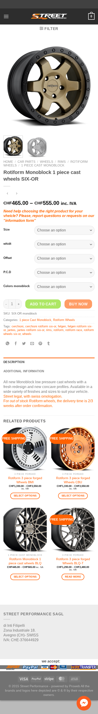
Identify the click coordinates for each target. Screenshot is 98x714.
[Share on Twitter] (24, 343)
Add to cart (43, 304)
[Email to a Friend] (32, 343)
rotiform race (73, 330)
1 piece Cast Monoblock (42, 165)
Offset (7, 258)
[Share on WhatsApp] (7, 343)
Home (8, 161)
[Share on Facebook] (16, 343)
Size (6, 229)
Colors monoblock (16, 286)
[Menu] (6, 16)
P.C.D (7, 272)
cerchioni (17, 326)
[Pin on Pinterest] (40, 343)
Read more (73, 576)
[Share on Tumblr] (48, 343)
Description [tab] (13, 362)
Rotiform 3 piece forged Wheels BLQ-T (73, 561)
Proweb (74, 686)
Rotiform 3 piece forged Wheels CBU (73, 480)
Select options (25, 495)
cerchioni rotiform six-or (40, 326)
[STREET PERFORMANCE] (49, 16)
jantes (11, 330)
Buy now (78, 304)
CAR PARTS (26, 161)
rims (49, 330)
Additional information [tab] (23, 371)
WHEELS (46, 161)
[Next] (87, 86)
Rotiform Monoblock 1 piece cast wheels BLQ (25, 561)
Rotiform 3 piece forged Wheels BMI (25, 480)
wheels (26, 334)
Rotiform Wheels (64, 320)
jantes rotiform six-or (30, 330)
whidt (7, 243)
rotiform (59, 330)
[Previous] (11, 86)
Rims (62, 161)
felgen (62, 326)
